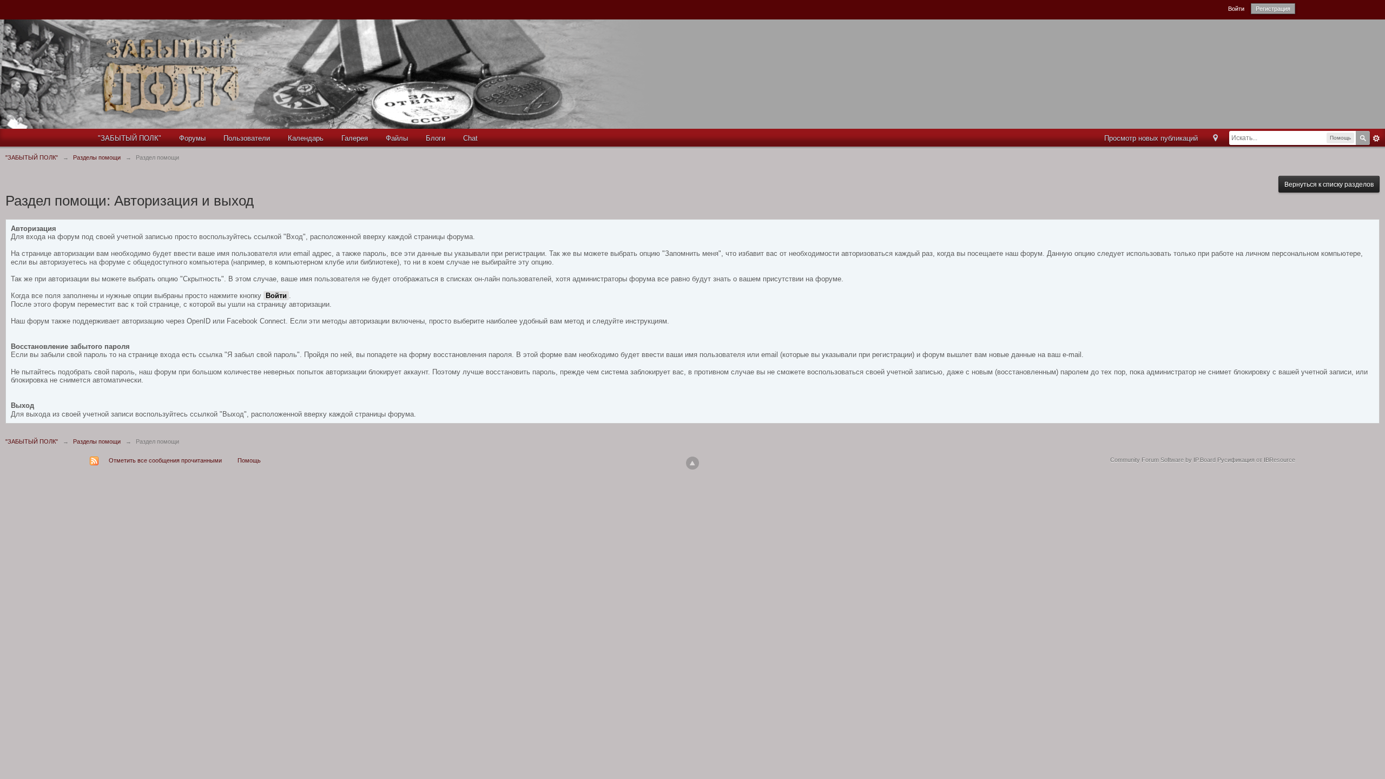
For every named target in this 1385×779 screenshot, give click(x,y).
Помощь (249, 460)
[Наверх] (692, 463)
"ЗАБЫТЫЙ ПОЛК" (129, 138)
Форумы (192, 138)
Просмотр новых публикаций (1151, 138)
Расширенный (1376, 138)
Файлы (397, 138)
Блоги (435, 138)
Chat (470, 138)
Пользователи (246, 138)
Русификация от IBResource (1255, 460)
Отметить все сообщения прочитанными (165, 460)
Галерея (354, 138)
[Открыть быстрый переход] (1215, 139)
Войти (1236, 8)
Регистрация (1273, 8)
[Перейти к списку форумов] (341, 73)
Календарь (306, 138)
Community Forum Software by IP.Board (1163, 460)
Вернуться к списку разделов (1329, 184)
